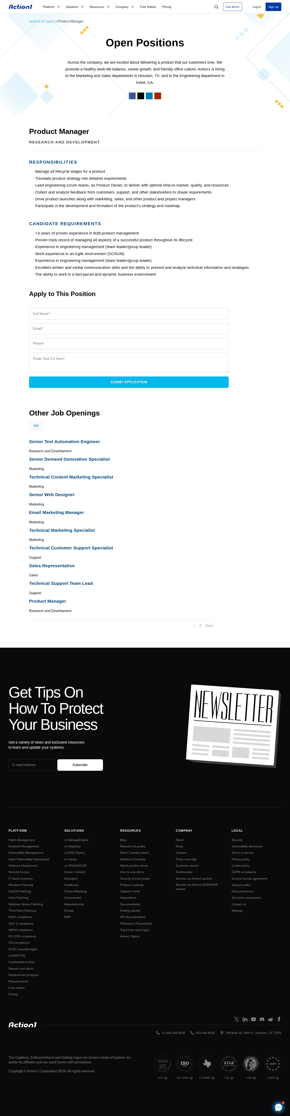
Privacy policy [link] (241, 859)
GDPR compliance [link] (244, 872)
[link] (20, 7)
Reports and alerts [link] (20, 968)
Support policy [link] (241, 885)
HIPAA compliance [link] (20, 930)
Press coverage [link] (186, 859)
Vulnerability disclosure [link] (247, 846)
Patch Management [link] (21, 840)
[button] (132, 96)
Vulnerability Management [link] (25, 852)
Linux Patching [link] (18, 897)
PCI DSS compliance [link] (22, 936)
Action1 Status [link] (129, 936)
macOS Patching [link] (19, 891)
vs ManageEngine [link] (76, 840)
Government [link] (72, 897)
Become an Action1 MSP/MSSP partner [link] (197, 887)
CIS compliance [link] (19, 942)
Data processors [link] (243, 891)
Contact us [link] (239, 904)
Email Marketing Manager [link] (56, 512)
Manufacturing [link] (74, 904)
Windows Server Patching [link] (25, 904)
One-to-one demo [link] (132, 872)
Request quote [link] (18, 981)
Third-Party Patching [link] (22, 910)
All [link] (36, 426)
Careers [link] (181, 852)
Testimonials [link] (184, 872)
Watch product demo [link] (134, 865)
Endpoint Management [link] (23, 846)
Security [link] (237, 840)
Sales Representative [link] (52, 565)
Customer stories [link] (187, 865)
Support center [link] (130, 891)
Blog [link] (123, 840)
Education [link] (71, 878)
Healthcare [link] (71, 885)
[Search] (216, 7)
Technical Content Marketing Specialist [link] (71, 476)
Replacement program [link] (23, 975)
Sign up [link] (273, 6)
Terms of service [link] (243, 852)
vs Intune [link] (70, 859)
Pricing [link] (13, 994)
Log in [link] (257, 6)
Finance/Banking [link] (75, 891)
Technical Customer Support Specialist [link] (71, 547)
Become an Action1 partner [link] (194, 878)
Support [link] (35, 557)
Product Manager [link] (47, 601)
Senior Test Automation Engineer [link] (64, 441)
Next (209, 625)
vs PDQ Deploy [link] (74, 852)
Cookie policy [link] (240, 865)
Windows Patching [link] (20, 885)
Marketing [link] (36, 469)
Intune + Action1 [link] (75, 872)
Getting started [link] (130, 910)
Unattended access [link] (21, 962)
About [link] (180, 840)
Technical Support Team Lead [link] (61, 583)
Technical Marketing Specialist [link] (62, 530)
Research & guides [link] (133, 846)
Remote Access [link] (18, 872)
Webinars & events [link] (132, 859)
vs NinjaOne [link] (72, 846)
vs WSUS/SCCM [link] (75, 865)
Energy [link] (69, 910)
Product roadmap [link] (132, 885)
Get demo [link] (232, 6)
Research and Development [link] (64, 142)
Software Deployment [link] (22, 865)
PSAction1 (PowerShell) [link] (136, 923)
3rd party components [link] (246, 897)
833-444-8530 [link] (205, 1033)
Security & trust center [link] (135, 878)
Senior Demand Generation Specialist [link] (69, 459)
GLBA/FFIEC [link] (17, 955)
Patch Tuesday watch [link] (134, 852)
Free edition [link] (16, 988)
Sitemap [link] (237, 910)
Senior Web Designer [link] (52, 494)
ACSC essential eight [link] (22, 949)
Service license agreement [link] (249, 878)
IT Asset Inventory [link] (20, 878)
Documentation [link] (130, 904)
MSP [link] (67, 917)
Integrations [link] (128, 897)
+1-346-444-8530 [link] (173, 1033)
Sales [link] (33, 575)
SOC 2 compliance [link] (21, 923)
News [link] (179, 846)
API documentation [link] (133, 917)
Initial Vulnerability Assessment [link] (28, 859)
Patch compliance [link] (20, 917)
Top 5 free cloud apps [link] (134, 930)
